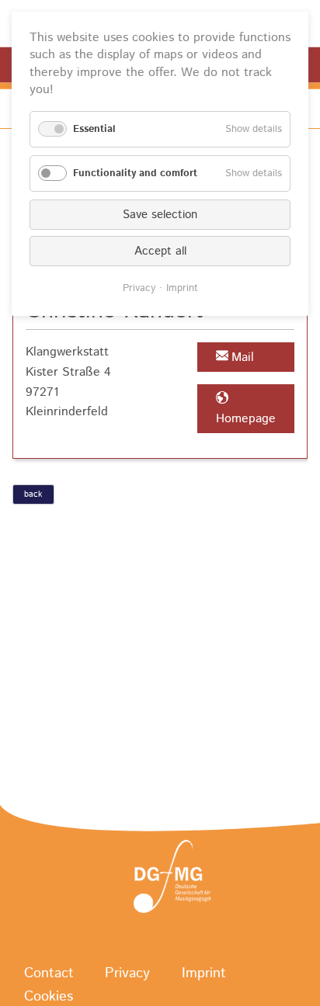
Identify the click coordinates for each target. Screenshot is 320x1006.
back (33, 494)
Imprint (204, 974)
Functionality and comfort (135, 173)
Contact (49, 974)
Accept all (160, 251)
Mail (242, 357)
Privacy (127, 974)
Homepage (246, 419)
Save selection (160, 214)
